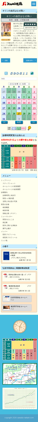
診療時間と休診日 (8, 195)
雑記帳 (4, 222)
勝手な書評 (6, 228)
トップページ (6, 180)
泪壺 (6, 60)
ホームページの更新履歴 (10, 186)
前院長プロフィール (9, 237)
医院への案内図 (7, 198)
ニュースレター (6, 216)
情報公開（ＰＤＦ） (9, 213)
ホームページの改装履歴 (10, 189)
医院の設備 (5, 204)
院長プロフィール (8, 234)
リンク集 (4, 240)
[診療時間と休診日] (19, 168)
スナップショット (8, 183)
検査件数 (5, 210)
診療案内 (4, 192)
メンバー (4, 231)
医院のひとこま (7, 219)
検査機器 (5, 207)
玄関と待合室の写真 (9, 201)
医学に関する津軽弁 (9, 225)
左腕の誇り (29, 60)
